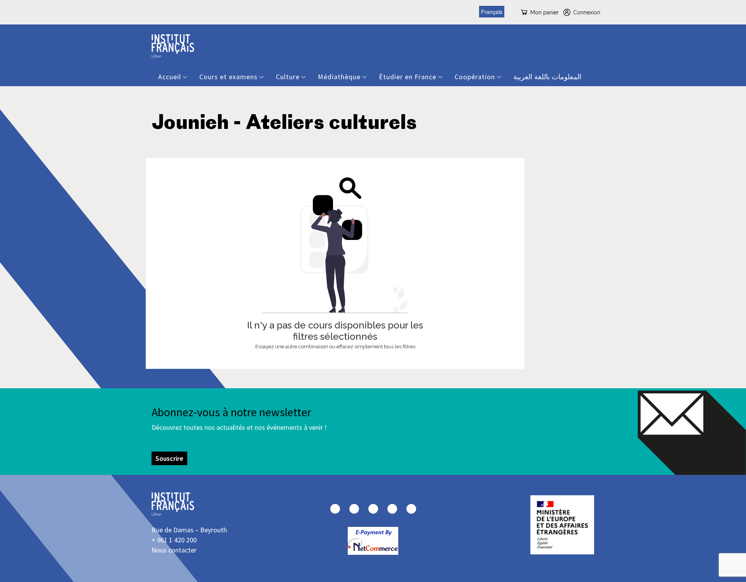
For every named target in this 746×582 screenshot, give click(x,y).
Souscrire (169, 458)
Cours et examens (228, 76)
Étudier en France (407, 76)
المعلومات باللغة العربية (547, 76)
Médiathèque (339, 76)
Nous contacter (174, 550)
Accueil (169, 76)
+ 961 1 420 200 (174, 539)
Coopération (475, 76)
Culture (288, 76)
